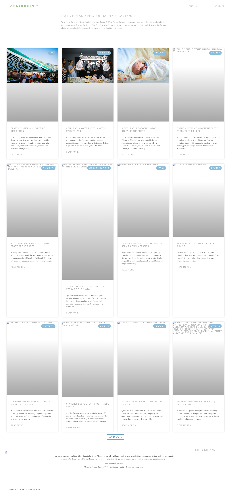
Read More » (18, 155)
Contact (219, 6)
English (193, 6)
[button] (115, 437)
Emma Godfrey (22, 6)
